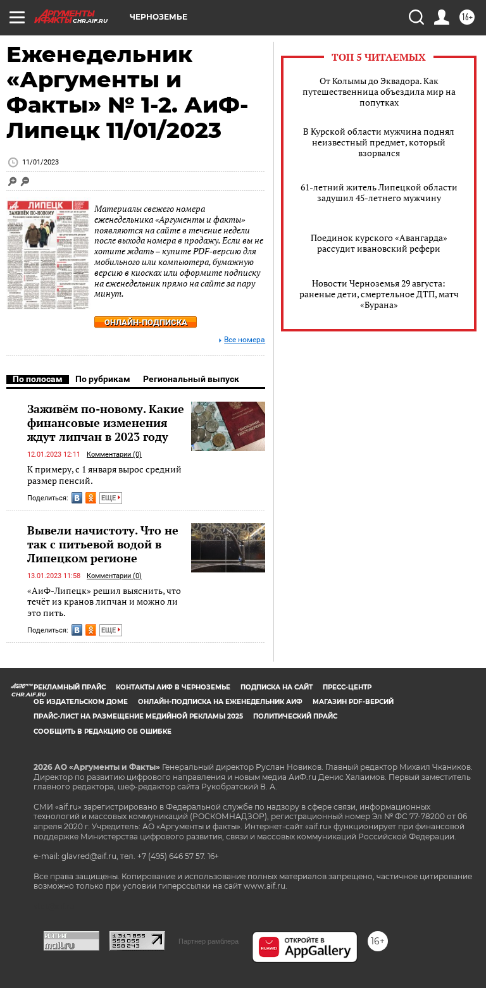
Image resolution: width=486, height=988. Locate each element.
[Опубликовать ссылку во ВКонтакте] (77, 497)
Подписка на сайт (276, 687)
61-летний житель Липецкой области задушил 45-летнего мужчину (379, 192)
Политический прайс (295, 716)
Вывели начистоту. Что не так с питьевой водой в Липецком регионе (102, 543)
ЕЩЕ (109, 498)
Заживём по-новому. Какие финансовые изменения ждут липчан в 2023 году (105, 422)
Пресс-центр (347, 687)
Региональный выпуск (191, 379)
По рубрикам (102, 379)
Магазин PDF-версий (353, 702)
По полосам (38, 379)
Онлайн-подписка (145, 322)
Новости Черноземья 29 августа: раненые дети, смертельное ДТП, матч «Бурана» (379, 294)
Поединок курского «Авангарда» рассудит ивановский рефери (379, 243)
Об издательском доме (81, 702)
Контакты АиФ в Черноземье (173, 687)
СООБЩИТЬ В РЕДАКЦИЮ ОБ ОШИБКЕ (102, 731)
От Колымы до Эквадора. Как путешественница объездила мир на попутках (379, 91)
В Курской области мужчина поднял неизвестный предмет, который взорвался (378, 142)
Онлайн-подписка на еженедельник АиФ (220, 702)
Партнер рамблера (208, 941)
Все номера (244, 340)
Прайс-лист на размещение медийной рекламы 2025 (138, 716)
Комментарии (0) (114, 454)
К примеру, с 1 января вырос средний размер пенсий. (104, 475)
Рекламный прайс (70, 687)
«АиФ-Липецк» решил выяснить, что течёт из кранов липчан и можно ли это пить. (104, 601)
